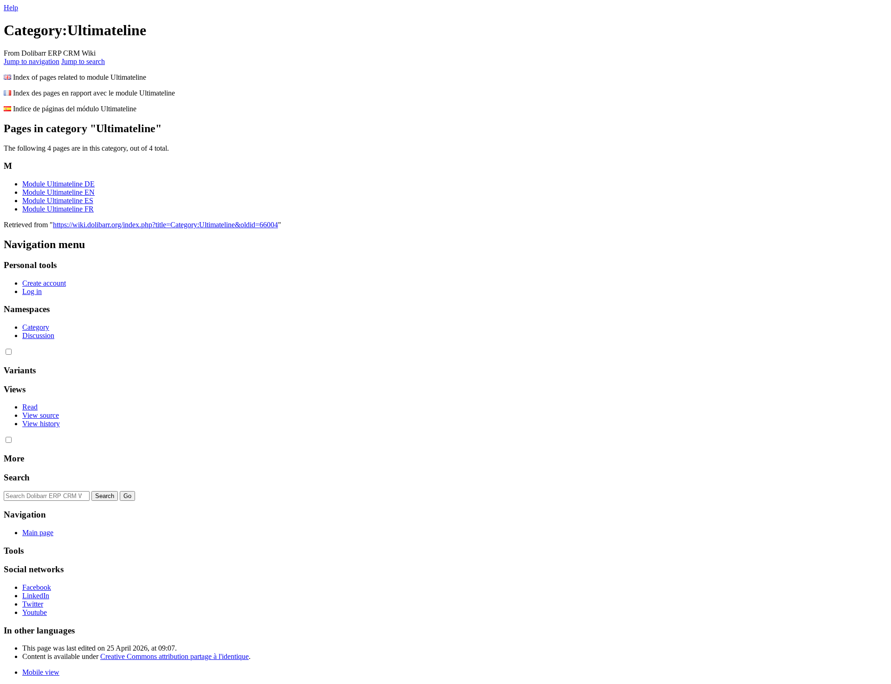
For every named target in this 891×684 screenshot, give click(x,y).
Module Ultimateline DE (58, 184)
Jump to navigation (31, 61)
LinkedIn (35, 596)
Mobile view (40, 672)
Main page (37, 533)
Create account (44, 283)
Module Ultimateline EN (58, 192)
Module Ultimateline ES (57, 201)
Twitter (32, 604)
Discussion (38, 335)
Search (17, 477)
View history (41, 424)
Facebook (36, 587)
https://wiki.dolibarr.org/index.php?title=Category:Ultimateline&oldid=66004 (165, 225)
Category (35, 327)
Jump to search (83, 61)
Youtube (34, 612)
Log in (32, 291)
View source (40, 415)
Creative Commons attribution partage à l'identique (174, 656)
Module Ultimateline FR (58, 209)
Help (11, 8)
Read (30, 407)
